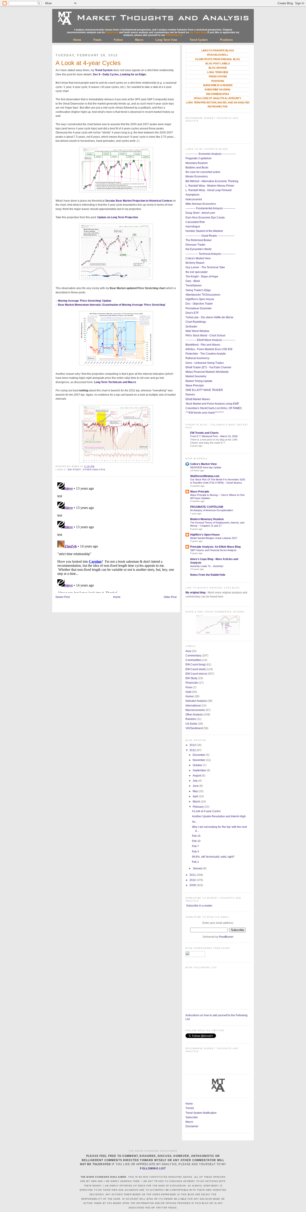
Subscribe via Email (218, 89)
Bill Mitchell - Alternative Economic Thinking (211, 181)
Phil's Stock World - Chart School (205, 335)
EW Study (74, 469)
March (197, 801)
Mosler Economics (196, 176)
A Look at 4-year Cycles (88, 63)
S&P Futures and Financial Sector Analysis (213, 550)
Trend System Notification (201, 1113)
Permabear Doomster (198, 308)
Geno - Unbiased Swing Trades (204, 363)
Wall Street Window (197, 331)
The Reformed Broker (198, 240)
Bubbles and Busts (196, 167)
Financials (191, 682)
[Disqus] (116, 537)
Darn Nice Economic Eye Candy (205, 217)
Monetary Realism (196, 163)
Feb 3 (195, 851)
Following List (174, 35)
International (193, 705)
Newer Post (63, 597)
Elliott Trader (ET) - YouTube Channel (208, 367)
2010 (193, 880)
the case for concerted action (202, 172)
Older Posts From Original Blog (217, 59)
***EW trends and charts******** (204, 412)
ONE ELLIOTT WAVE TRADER (204, 390)
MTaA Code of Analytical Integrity (217, 98)
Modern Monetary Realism (207, 519)
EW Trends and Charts (204, 433)
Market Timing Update (198, 381)
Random (190, 719)
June (196, 786)
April (196, 796)
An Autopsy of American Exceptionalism (211, 510)
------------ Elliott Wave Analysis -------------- (210, 340)
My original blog (195, 592)
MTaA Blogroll (217, 54)
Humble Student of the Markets (204, 231)
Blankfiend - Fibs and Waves (202, 344)
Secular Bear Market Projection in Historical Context (138, 200)
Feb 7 (195, 846)
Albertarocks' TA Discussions (202, 294)
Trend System (199, 39)
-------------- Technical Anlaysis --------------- (210, 254)
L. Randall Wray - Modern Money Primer (209, 185)
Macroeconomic (195, 710)
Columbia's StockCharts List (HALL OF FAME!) (213, 408)
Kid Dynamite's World (198, 249)
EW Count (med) (195, 669)
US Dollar (191, 723)
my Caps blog (198, 32)
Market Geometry (195, 376)
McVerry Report (194, 263)
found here (112, 32)
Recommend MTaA (217, 94)
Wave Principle (194, 385)
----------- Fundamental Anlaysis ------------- (210, 208)
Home (77, 39)
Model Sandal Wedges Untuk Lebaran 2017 (213, 538)
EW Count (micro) (196, 673)
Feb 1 (195, 862)
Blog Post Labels (217, 63)
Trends (189, 1108)
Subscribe (191, 1117)
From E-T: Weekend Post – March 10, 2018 (214, 436)
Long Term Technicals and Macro (115, 382)
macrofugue (192, 226)
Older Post (170, 597)
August (197, 775)
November (199, 760)
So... (194, 821)
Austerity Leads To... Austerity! (206, 566)
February (198, 806)
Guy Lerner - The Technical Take (205, 267)
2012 (193, 750)
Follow (118, 39)
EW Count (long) (195, 664)
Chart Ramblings (195, 321)
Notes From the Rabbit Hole (207, 574)
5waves (190, 394)
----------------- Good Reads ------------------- (210, 235)
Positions (226, 39)
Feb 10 (196, 841)
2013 (193, 745)
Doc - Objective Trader (199, 303)
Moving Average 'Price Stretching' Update (84, 300)
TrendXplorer (193, 285)
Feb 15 (196, 836)
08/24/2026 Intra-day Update (205, 467)
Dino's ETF (192, 313)
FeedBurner (226, 936)
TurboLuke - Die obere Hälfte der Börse (209, 317)
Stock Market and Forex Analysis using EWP (212, 403)
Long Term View (166, 39)
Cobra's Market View (198, 258)
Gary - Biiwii (192, 281)
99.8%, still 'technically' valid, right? (213, 856)
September (200, 770)
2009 (193, 885)
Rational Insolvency (197, 358)
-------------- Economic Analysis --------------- (210, 154)
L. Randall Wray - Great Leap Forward (208, 190)
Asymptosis (192, 194)
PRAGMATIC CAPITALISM (206, 507)
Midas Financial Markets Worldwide (207, 372)
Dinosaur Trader (195, 244)
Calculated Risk (195, 222)
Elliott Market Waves (197, 399)
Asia (188, 651)
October (198, 765)
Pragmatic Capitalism (198, 158)
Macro (139, 39)
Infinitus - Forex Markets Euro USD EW (208, 349)
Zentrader (191, 326)
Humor (189, 696)
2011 (193, 875)
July (195, 780)
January (198, 868)
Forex (188, 687)
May (195, 791)
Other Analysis (94, 469)
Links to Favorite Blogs (217, 50)
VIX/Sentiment (194, 728)
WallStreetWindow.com (205, 476)
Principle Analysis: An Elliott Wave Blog (215, 546)
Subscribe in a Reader (218, 85)
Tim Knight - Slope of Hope (201, 276)
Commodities (193, 660)
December (199, 755)
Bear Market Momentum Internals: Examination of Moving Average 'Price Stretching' (112, 304)
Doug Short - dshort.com (200, 212)
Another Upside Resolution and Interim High (219, 816)
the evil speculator (196, 272)
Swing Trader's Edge (198, 290)
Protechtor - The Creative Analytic (205, 353)
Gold (188, 692)
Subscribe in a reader (199, 905)
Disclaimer (191, 1126)
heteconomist (193, 199)
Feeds (97, 39)
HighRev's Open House (199, 299)
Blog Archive (218, 67)
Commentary (193, 655)
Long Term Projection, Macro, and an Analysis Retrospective (217, 104)
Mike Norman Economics (200, 204)
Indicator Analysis (196, 701)
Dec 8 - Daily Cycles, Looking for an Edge (119, 74)
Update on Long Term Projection (117, 217)
